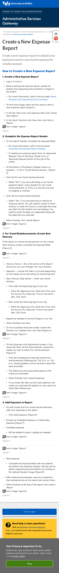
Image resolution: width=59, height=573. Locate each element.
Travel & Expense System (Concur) (33, 32)
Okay (29, 563)
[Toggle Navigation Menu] (56, 36)
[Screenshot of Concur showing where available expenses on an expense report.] (29, 448)
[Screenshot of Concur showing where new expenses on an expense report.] (29, 491)
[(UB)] (29, 4)
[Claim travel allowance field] (29, 224)
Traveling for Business (11, 32)
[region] (29, 555)
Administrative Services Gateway (21, 21)
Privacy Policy (18, 556)
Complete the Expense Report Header (27, 149)
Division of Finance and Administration (22, 12)
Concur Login (29, 512)
